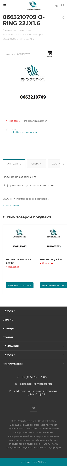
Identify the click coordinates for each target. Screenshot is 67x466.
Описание (14, 163)
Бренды (8, 328)
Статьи (8, 337)
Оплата (36, 163)
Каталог (9, 310)
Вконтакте (33, 408)
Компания (11, 346)
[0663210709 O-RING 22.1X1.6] (33, 88)
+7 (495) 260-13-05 (34, 377)
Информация (13, 363)
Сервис (8, 319)
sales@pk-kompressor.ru (24, 132)
